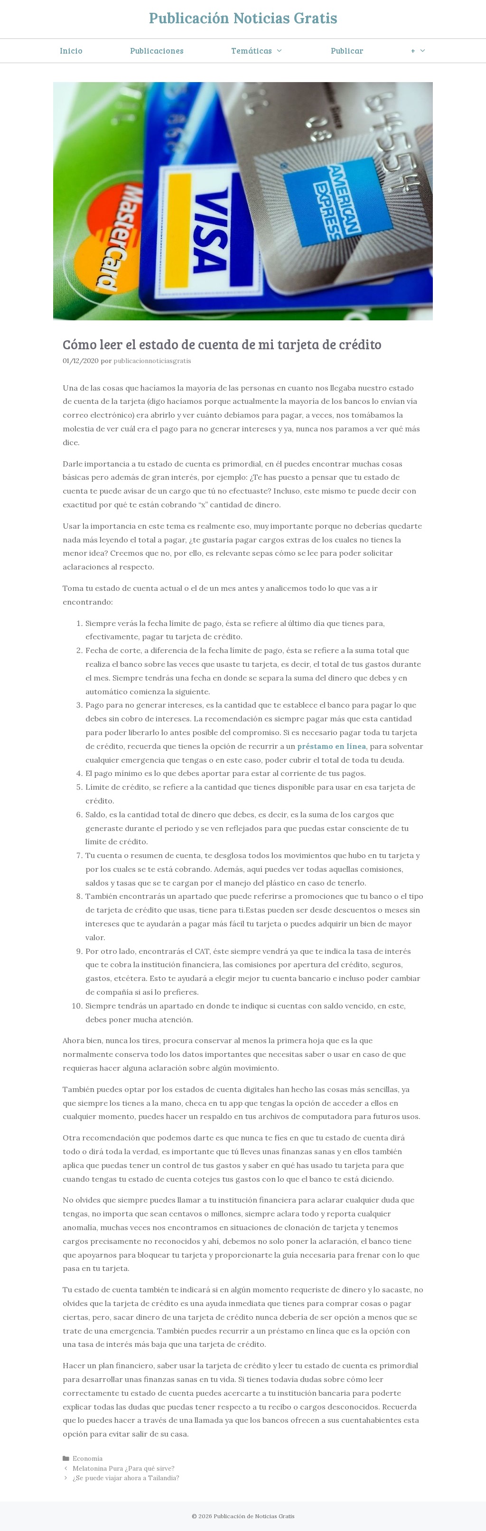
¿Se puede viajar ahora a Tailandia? (126, 1478)
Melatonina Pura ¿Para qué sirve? (124, 1468)
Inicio (71, 50)
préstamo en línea (331, 746)
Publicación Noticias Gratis (243, 18)
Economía (88, 1458)
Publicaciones (157, 50)
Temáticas (251, 50)
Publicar (347, 50)
